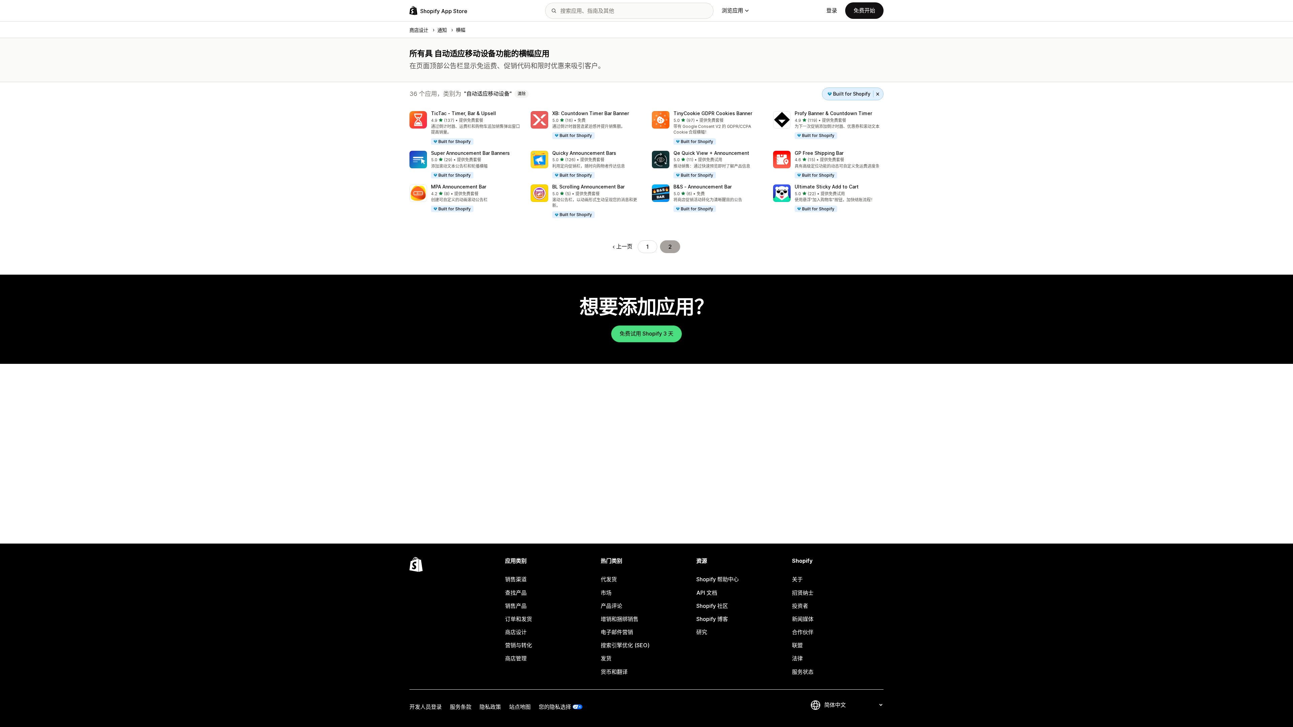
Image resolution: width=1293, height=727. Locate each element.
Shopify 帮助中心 (717, 579)
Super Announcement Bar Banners (470, 153)
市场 (606, 592)
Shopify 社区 (712, 605)
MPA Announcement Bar (458, 186)
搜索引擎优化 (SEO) (625, 645)
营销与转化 (518, 645)
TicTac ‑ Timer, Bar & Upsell (463, 113)
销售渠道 (516, 579)
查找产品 (516, 592)
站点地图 (520, 706)
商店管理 (516, 658)
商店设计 (516, 632)
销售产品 (516, 605)
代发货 (609, 579)
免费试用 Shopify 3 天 (646, 333)
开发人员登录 (425, 706)
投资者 (800, 605)
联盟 (797, 645)
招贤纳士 (803, 592)
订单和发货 (518, 619)
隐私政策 (490, 706)
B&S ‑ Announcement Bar (702, 186)
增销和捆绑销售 (619, 619)
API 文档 (706, 592)
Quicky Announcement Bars (584, 153)
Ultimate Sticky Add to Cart (827, 186)
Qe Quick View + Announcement (711, 153)
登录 (831, 10)
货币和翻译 (614, 671)
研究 (701, 632)
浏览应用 (732, 10)
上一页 (624, 246)
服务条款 (460, 706)
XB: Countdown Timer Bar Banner (590, 113)
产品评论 (611, 605)
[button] (464, 128)
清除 (522, 93)
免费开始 (864, 10)
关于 (797, 579)
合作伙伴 (803, 632)
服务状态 (803, 671)
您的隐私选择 (555, 706)
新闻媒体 (803, 619)
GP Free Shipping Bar (819, 153)
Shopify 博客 (712, 619)
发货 (606, 658)
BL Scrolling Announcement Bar (588, 186)
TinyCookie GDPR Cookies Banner (712, 113)
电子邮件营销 (617, 632)
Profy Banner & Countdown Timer (833, 113)
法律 (797, 658)
